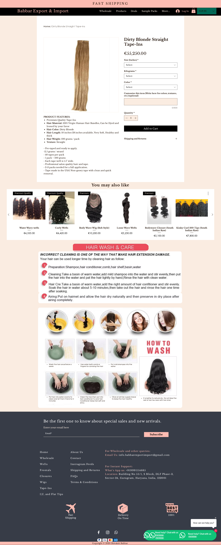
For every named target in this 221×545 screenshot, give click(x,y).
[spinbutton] (131, 118)
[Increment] (136, 118)
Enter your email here (56, 427)
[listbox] (206, 11)
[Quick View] (126, 208)
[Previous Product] (8, 214)
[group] (110, 214)
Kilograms (130, 71)
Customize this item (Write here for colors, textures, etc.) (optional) (150, 94)
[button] (121, 11)
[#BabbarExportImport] (98, 532)
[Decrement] (126, 118)
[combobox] (150, 65)
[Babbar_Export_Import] (107, 532)
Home (47, 26)
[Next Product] (212, 214)
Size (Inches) (131, 60)
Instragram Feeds (82, 464)
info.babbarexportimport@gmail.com (144, 455)
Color (128, 82)
